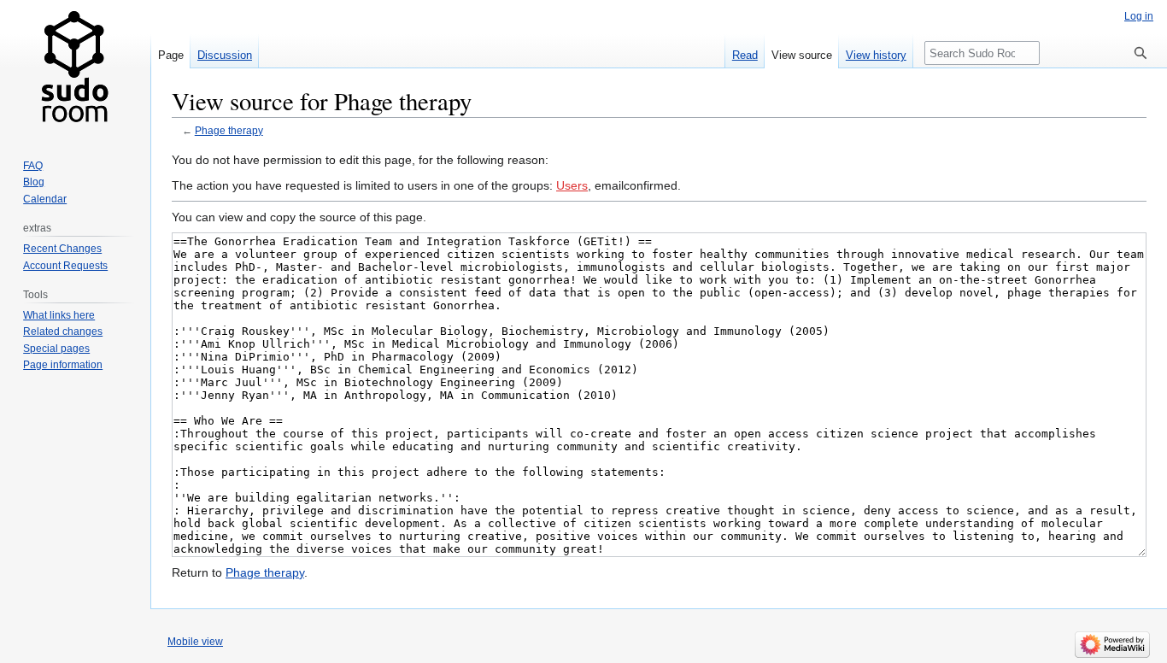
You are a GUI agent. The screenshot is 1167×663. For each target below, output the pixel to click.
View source (801, 55)
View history (876, 55)
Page (171, 55)
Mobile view (195, 642)
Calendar (45, 199)
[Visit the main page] (75, 68)
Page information (63, 365)
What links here (59, 315)
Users (572, 185)
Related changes (63, 331)
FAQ (33, 166)
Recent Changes (62, 249)
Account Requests (65, 266)
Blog (33, 182)
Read (745, 55)
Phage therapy (229, 130)
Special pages (56, 349)
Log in (1138, 16)
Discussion (224, 55)
